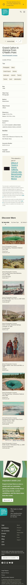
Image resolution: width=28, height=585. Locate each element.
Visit (2, 525)
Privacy (3, 575)
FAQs (18, 535)
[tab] (5, 222)
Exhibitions (5, 528)
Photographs (6, 67)
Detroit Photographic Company (9, 55)
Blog (2, 539)
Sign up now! (7, 500)
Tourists (5, 79)
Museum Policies (5, 572)
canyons (13, 75)
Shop (3, 536)
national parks (17, 79)
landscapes (6, 75)
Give (3, 544)
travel (10, 79)
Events (3, 533)
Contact (19, 530)
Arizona (14, 71)
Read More (4, 130)
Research (19, 527)
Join (2, 542)
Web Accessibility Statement (7, 577)
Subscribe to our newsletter (9, 557)
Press (18, 537)
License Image (10, 41)
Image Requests (5, 570)
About (18, 525)
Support (19, 539)
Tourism (19, 75)
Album (13, 67)
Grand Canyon (7, 71)
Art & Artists (5, 531)
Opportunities (20, 532)
